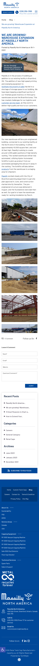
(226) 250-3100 (26, 11)
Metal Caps (10, 439)
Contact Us (16, 494)
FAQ (3, 514)
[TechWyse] (19, 660)
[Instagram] (28, 641)
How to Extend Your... (14, 416)
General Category (13, 434)
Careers (9, 430)
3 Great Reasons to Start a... (17, 412)
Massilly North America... (15, 403)
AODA (4, 518)
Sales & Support (7, 567)
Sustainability (6, 511)
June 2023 (10, 453)
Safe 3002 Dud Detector (10, 551)
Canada (4, 525)
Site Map (25, 499)
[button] (2, 649)
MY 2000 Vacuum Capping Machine (13, 541)
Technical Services (9, 560)
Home (4, 20)
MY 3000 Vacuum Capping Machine (13, 544)
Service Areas (7, 522)
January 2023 (11, 457)
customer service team (11, 103)
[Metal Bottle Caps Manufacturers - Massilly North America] (11, 5)
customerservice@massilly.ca (17, 629)
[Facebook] (22, 641)
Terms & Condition (28, 494)
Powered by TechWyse (19, 656)
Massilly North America (19, 47)
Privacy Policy (15, 499)
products (5, 169)
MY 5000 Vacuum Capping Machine (13, 548)
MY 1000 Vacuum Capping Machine (13, 537)
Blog (11, 20)
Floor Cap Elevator (8, 555)
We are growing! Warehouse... (18, 407)
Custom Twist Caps (20, 490)
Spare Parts (6, 563)
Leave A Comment (8, 347)
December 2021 (12, 462)
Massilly (5, 176)
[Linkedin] (25, 641)
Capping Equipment (9, 534)
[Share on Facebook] (36, 338)
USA (3, 529)
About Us (5, 508)
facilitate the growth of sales (13, 86)
